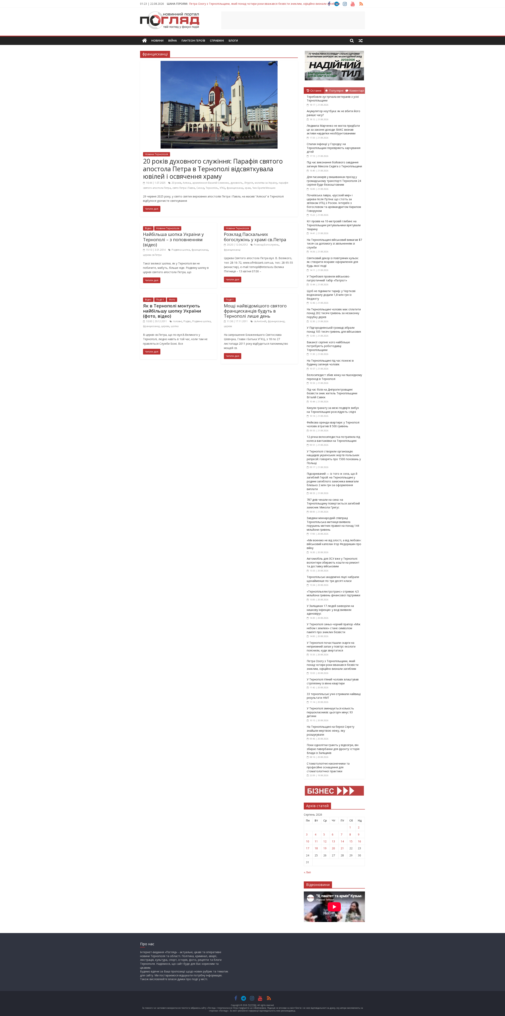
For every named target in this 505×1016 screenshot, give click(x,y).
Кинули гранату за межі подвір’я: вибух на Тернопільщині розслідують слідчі (333, 410)
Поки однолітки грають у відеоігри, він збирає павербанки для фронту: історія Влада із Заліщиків (333, 749)
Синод (200, 188)
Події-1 (160, 299)
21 (342, 848)
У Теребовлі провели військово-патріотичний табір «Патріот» (328, 278)
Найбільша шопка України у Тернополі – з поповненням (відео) (173, 239)
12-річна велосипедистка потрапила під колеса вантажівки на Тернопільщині (333, 439)
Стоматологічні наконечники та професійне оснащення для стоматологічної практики (328, 767)
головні (177, 321)
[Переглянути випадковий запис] (360, 40)
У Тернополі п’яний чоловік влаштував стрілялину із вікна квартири (333, 681)
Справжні (217, 40)
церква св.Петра (152, 255)
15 (351, 841)
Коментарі (356, 90)
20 (333, 848)
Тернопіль (212, 188)
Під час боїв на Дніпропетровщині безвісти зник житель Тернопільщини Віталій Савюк (332, 393)
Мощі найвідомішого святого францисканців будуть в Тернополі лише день (255, 311)
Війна (172, 40)
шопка (175, 326)
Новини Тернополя (156, 154)
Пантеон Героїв (193, 40)
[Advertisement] (293, 20)
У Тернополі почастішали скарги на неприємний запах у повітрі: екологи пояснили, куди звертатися (331, 646)
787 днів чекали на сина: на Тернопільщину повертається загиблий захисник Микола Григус (333, 503)
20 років (176, 182)
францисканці (235, 188)
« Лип (307, 872)
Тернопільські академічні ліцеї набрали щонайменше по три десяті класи (333, 579)
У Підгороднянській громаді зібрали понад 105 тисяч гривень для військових (334, 329)
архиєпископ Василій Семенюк (210, 182)
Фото (172, 299)
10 (307, 841)
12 (324, 841)
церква (165, 326)
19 (324, 848)
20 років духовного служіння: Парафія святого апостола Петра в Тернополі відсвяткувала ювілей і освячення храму (213, 168)
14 (342, 841)
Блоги (233, 40)
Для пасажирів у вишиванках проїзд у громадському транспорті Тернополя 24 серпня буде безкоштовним (334, 180)
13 (333, 841)
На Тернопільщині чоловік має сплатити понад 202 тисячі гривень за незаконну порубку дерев (334, 313)
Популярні (336, 90)
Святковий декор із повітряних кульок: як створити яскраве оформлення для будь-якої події (333, 262)
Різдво (187, 321)
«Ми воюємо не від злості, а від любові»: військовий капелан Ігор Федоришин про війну (334, 544)
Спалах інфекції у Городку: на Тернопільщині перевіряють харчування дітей (333, 148)
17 (307, 848)
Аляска (187, 182)
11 (316, 841)
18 (316, 848)
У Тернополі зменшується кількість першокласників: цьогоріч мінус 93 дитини (330, 712)
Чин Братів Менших (263, 188)
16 (359, 841)
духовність (236, 182)
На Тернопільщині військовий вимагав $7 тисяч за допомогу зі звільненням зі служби (334, 243)
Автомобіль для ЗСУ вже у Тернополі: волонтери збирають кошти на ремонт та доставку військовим (333, 562)
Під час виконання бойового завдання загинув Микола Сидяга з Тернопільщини (334, 164)
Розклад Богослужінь (266, 244)
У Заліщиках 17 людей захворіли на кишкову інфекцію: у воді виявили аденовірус (330, 609)
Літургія (248, 182)
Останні (315, 90)
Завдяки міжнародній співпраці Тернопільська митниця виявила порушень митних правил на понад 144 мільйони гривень (333, 523)
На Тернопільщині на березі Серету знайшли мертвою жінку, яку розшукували (330, 730)
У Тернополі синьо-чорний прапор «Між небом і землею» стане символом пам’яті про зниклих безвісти (333, 628)
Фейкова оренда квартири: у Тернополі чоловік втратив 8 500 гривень (333, 424)
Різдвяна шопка (181, 249)
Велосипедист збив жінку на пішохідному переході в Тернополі (334, 377)
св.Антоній (260, 321)
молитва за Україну (266, 182)
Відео (148, 228)
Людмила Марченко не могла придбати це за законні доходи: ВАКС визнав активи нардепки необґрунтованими (333, 129)
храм (248, 188)
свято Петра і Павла (183, 188)
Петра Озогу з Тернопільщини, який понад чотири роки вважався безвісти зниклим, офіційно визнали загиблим (264, 4)
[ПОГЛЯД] (144, 40)
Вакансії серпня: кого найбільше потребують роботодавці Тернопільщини (328, 346)
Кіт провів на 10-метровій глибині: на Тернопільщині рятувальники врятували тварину (334, 225)
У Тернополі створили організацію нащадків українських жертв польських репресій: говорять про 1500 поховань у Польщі (334, 457)
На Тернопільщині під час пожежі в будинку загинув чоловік (330, 362)
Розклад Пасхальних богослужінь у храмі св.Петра (255, 236)
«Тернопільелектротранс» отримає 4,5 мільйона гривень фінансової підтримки (333, 593)
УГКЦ (222, 188)
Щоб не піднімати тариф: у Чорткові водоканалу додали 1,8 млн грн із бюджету (331, 295)
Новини (157, 40)
